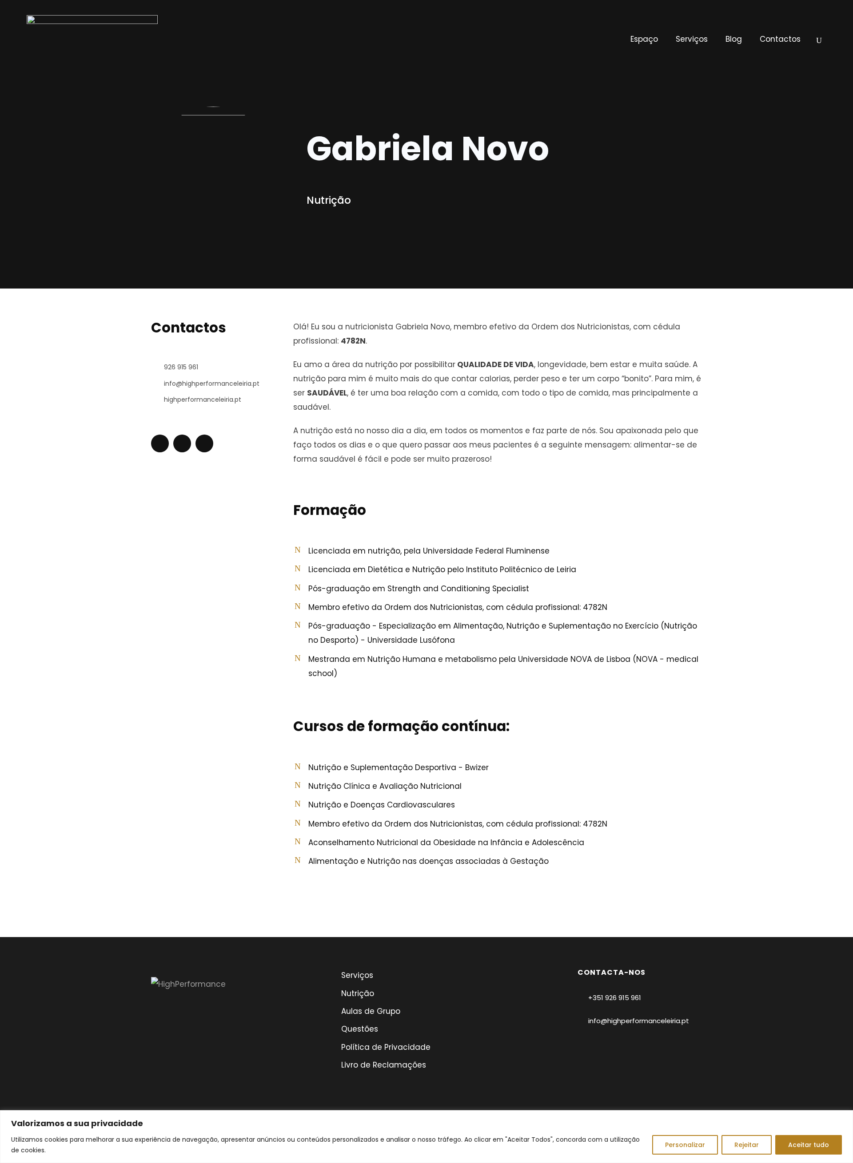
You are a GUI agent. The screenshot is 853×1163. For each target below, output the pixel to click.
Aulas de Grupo (370, 1011)
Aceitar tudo (808, 1144)
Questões (359, 1029)
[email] (160, 443)
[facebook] (182, 443)
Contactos (780, 39)
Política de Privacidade (385, 1047)
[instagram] (204, 443)
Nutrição (357, 993)
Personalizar (685, 1144)
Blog (733, 39)
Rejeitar (746, 1144)
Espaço (644, 39)
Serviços (692, 39)
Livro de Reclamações (383, 1065)
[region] (426, 1136)
